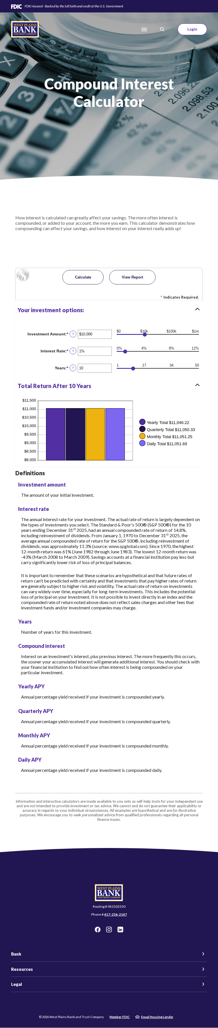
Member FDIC (120, 1017)
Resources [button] (22, 969)
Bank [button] (16, 953)
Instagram (109, 929)
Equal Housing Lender (157, 1017)
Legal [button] (16, 984)
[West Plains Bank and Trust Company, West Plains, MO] (25, 29)
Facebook (97, 929)
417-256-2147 (115, 914)
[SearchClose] (162, 29)
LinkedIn (120, 929)
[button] (109, 310)
